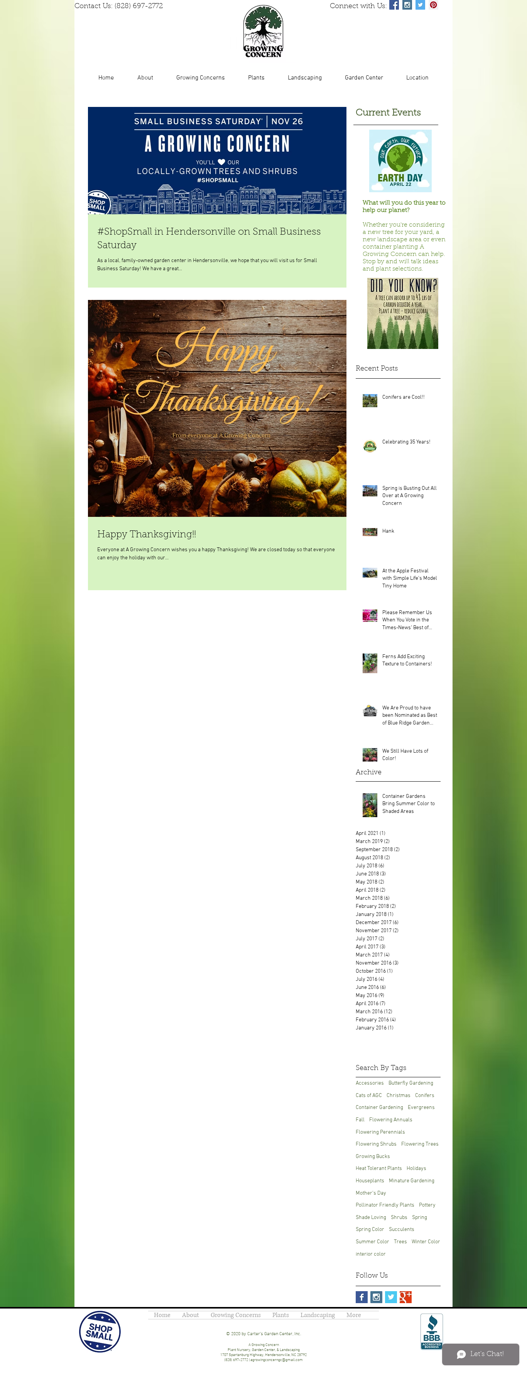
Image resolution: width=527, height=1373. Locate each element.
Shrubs (399, 1217)
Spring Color (370, 1229)
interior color (371, 1254)
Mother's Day (371, 1193)
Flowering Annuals (390, 1120)
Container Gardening (379, 1107)
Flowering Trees (420, 1144)
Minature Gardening (411, 1181)
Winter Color (426, 1242)
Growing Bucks (373, 1156)
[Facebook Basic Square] (362, 1297)
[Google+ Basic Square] (406, 1297)
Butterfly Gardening (410, 1083)
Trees (400, 1242)
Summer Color (372, 1242)
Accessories (370, 1083)
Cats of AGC (369, 1095)
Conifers (424, 1095)
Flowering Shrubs (376, 1144)
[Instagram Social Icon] (407, 5)
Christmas (398, 1095)
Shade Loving (371, 1217)
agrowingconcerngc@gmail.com (276, 1360)
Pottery (427, 1205)
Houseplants (370, 1181)
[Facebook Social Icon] (394, 5)
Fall (360, 1120)
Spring (419, 1217)
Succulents (401, 1229)
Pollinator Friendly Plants (385, 1205)
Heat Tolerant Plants (379, 1168)
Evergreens (421, 1107)
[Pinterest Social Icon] (433, 5)
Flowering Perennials (380, 1132)
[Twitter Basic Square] (391, 1297)
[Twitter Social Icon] (420, 5)
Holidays (416, 1168)
